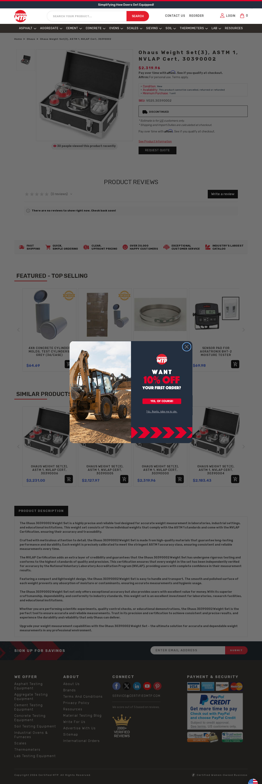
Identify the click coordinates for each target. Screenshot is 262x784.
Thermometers (192, 28)
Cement (72, 28)
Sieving (152, 28)
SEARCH (138, 16)
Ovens (114, 28)
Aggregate (49, 28)
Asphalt (26, 28)
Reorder (196, 16)
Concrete (94, 28)
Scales (133, 28)
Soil (169, 28)
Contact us (175, 16)
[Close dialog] (187, 347)
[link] (162, 411)
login (231, 16)
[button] (162, 401)
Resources (234, 28)
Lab (214, 28)
